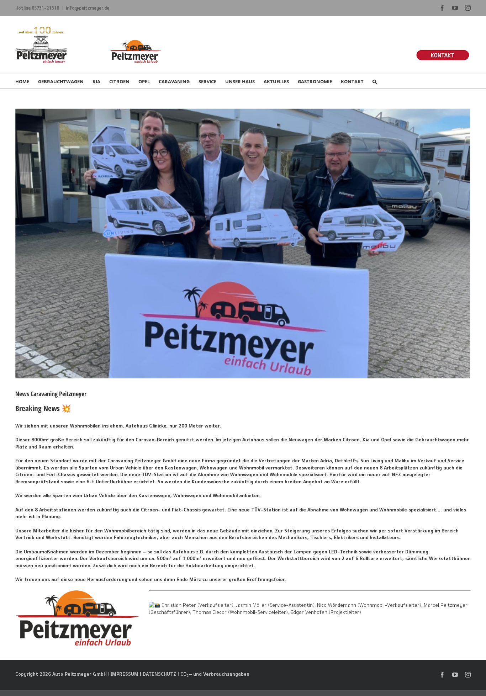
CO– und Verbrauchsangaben (214, 674)
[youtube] (455, 675)
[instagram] (468, 675)
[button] (375, 81)
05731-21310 (46, 7)
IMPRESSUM (124, 674)
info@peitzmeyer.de (87, 7)
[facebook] (442, 675)
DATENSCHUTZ (159, 674)
